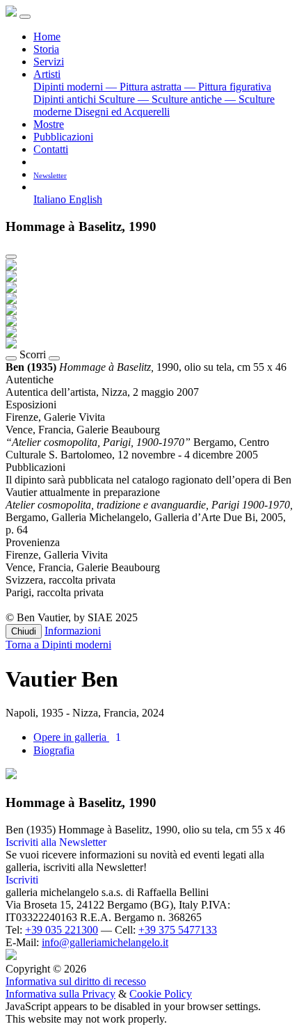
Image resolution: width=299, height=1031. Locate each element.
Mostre (48, 124)
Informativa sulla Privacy (60, 994)
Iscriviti (22, 880)
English (85, 199)
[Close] (11, 257)
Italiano (51, 199)
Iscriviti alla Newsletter (56, 842)
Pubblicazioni (63, 137)
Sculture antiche (181, 99)
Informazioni (73, 631)
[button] (38, 187)
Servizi (48, 61)
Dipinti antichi (66, 99)
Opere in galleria (77, 737)
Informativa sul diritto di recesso (76, 981)
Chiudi (23, 631)
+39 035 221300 (61, 930)
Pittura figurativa (227, 87)
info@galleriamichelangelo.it (105, 942)
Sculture (118, 99)
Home (46, 36)
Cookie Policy (160, 994)
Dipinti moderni (69, 87)
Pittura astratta (145, 87)
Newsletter (50, 175)
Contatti (50, 149)
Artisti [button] (46, 74)
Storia (46, 49)
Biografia (53, 750)
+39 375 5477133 (177, 930)
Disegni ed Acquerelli (122, 112)
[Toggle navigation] (25, 17)
